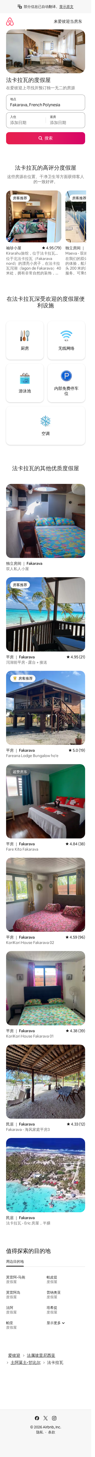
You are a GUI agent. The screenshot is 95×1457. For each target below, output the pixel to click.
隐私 (39, 1432)
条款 (51, 1432)
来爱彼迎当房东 (68, 21)
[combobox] (45, 105)
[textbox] (26, 122)
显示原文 (66, 6)
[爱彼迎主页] (10, 21)
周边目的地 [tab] (15, 1261)
